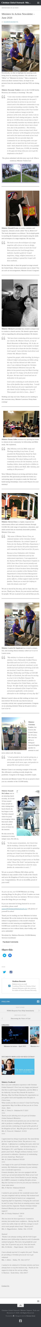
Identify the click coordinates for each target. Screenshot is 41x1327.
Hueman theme (30, 1316)
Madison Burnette (11, 22)
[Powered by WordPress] (13, 1316)
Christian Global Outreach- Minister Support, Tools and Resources (16, 3)
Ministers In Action (10, 8)
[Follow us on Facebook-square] (38, 1001)
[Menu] (38, 2)
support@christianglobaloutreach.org (14, 909)
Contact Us (5, 1286)
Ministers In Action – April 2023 (15, 1046)
